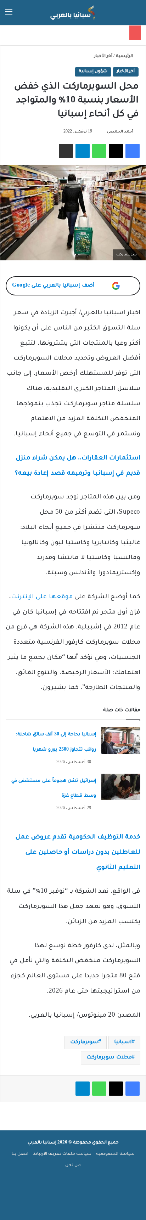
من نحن (73, 1165)
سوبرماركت (84, 1042)
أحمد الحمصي (120, 132)
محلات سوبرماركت (109, 1058)
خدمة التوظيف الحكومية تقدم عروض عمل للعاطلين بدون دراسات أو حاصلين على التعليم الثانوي (78, 852)
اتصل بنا (20, 1154)
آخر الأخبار (103, 56)
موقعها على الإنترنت (41, 597)
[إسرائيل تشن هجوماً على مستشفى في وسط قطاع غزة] (120, 787)
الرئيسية (125, 56)
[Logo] (73, 12)
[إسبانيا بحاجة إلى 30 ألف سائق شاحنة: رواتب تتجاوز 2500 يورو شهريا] (120, 740)
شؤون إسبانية (93, 71)
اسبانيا (123, 1042)
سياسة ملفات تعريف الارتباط (62, 1154)
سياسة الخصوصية (115, 1154)
